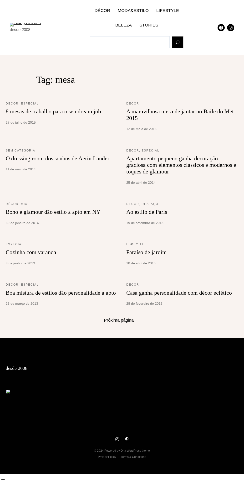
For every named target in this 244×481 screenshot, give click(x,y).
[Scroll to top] (3, 477)
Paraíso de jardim (146, 252)
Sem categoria (20, 150)
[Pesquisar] (178, 42)
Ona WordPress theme (135, 450)
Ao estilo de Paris (146, 212)
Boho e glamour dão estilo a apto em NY (53, 212)
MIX (24, 204)
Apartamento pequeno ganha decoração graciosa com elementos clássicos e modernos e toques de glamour (181, 165)
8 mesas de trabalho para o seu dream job (53, 111)
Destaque (151, 204)
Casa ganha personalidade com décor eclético (179, 293)
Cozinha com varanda (31, 252)
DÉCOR (12, 103)
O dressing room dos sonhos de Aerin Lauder (57, 158)
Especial (30, 103)
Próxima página (122, 320)
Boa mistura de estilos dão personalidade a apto (61, 293)
